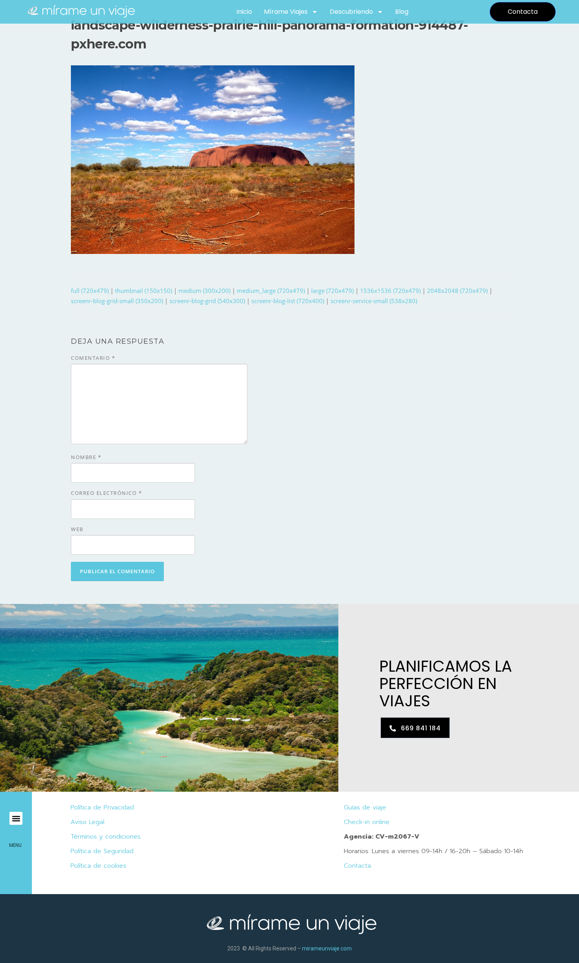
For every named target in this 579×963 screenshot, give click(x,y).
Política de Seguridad (102, 851)
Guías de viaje (365, 807)
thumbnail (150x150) (143, 290)
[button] (15, 818)
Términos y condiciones (106, 836)
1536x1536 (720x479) (390, 290)
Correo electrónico (106, 492)
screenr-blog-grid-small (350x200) (117, 301)
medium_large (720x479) (271, 290)
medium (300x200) (204, 290)
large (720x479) (332, 290)
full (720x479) (90, 290)
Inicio (244, 11)
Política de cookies (98, 865)
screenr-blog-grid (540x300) (207, 301)
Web (77, 529)
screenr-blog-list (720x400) (287, 301)
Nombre (86, 457)
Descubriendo (351, 11)
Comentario (93, 357)
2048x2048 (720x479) (457, 290)
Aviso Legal (87, 822)
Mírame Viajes (286, 11)
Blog (401, 11)
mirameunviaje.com (327, 948)
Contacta (357, 865)
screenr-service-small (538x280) (373, 301)
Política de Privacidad (102, 807)
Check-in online (367, 822)
